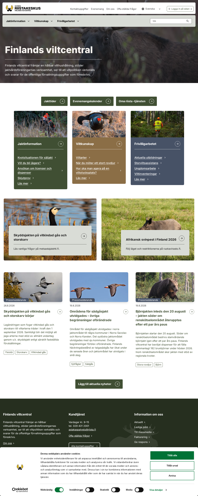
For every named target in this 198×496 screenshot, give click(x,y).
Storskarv (22, 352)
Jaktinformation (15, 21)
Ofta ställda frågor (127, 8)
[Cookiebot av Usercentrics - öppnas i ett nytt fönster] (20, 490)
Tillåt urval (172, 465)
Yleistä (9, 352)
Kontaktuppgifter (79, 8)
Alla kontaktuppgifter (82, 446)
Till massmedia (143, 432)
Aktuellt (138, 422)
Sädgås (89, 364)
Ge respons (141, 442)
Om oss (110, 8)
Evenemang (97, 8)
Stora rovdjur (144, 364)
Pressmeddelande (16, 300)
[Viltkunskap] (119, 144)
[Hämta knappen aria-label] (188, 21)
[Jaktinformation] (61, 144)
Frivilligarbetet (66, 21)
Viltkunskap (41, 21)
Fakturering (140, 437)
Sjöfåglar (76, 364)
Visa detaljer (156, 490)
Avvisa (172, 475)
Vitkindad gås (38, 352)
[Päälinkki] (177, 144)
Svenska (150, 8)
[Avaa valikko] (28, 21)
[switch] (89, 489)
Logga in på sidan (180, 8)
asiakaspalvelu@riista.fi (82, 429)
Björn (158, 364)
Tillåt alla (172, 455)
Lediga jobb (141, 427)
